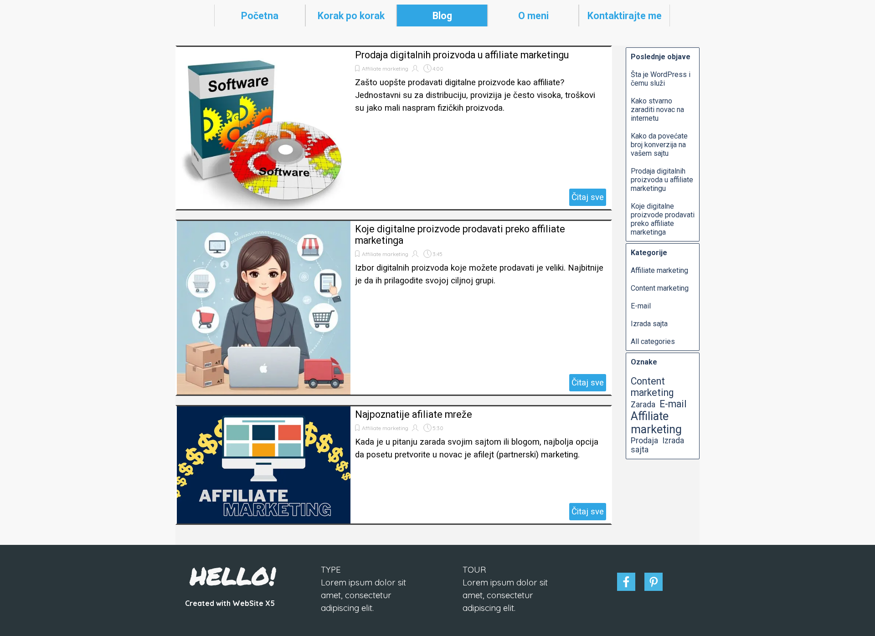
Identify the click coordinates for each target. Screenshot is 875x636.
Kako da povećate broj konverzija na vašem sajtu (659, 145)
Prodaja (644, 440)
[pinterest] (653, 582)
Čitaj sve (587, 197)
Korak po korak (351, 15)
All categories (653, 341)
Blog (442, 15)
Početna (259, 15)
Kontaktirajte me (624, 15)
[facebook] (626, 582)
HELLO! (233, 575)
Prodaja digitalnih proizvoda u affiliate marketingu (462, 55)
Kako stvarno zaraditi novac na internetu (657, 110)
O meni (533, 15)
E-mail (641, 306)
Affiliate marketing (385, 68)
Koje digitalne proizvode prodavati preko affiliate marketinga (663, 219)
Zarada (643, 404)
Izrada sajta (649, 323)
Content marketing (660, 288)
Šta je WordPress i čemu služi (660, 78)
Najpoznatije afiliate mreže (413, 414)
